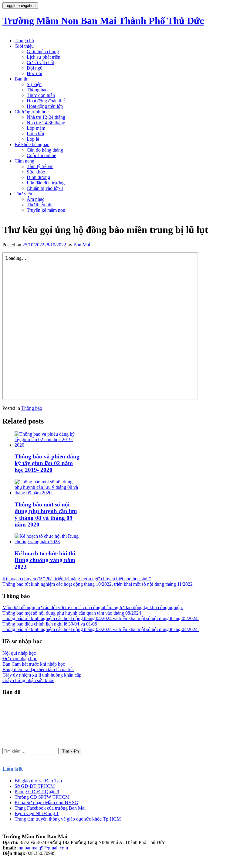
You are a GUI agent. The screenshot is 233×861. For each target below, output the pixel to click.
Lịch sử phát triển (43, 57)
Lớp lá (33, 139)
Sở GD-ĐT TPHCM (35, 786)
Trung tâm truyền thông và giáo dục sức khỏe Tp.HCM (68, 819)
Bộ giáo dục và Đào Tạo (38, 780)
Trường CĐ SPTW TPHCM (42, 797)
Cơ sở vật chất (40, 62)
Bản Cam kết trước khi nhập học (33, 664)
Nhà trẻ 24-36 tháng (46, 122)
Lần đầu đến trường (46, 182)
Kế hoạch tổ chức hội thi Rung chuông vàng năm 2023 (45, 560)
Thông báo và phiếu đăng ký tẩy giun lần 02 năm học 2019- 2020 (47, 463)
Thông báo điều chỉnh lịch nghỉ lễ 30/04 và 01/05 (49, 623)
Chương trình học (32, 111)
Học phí (34, 73)
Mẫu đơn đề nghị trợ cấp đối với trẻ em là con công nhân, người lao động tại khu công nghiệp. (92, 607)
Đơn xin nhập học (19, 658)
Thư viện (23, 193)
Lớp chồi (35, 133)
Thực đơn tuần (41, 95)
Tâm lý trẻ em (40, 166)
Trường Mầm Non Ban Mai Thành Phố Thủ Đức (103, 20)
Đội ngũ (34, 67)
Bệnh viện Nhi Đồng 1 (37, 813)
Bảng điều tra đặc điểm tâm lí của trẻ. (38, 669)
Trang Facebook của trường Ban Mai (50, 808)
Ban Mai (81, 244)
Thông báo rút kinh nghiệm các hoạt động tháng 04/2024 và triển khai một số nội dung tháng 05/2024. (100, 618)
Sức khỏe (36, 171)
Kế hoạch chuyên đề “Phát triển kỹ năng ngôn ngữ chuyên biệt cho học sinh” (76, 578)
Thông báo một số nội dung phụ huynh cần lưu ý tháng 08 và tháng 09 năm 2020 (46, 514)
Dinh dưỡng (38, 177)
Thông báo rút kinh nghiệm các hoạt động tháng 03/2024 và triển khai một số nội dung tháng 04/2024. (100, 629)
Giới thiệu (24, 46)
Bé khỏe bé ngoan (32, 144)
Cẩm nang (24, 160)
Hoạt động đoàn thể (46, 100)
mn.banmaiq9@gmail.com (42, 847)
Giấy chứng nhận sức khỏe (28, 680)
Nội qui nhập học (19, 653)
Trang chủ (24, 40)
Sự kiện (34, 84)
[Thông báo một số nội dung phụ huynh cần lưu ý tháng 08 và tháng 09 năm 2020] (47, 492)
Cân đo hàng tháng (45, 150)
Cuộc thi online (41, 155)
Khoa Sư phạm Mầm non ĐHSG (46, 802)
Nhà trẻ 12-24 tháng (46, 117)
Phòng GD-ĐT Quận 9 (37, 791)
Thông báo (37, 89)
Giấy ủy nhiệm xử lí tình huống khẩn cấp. (42, 674)
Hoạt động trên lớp (45, 106)
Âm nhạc (35, 199)
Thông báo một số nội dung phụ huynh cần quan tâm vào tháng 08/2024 (71, 613)
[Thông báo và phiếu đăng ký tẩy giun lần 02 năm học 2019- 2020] (47, 445)
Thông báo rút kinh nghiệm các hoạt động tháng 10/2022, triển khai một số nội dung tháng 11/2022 (97, 584)
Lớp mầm (36, 128)
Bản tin (22, 78)
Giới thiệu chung (43, 51)
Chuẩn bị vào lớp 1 (45, 188)
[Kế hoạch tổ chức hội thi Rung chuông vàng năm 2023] (47, 541)
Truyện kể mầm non (46, 210)
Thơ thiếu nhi (39, 204)
